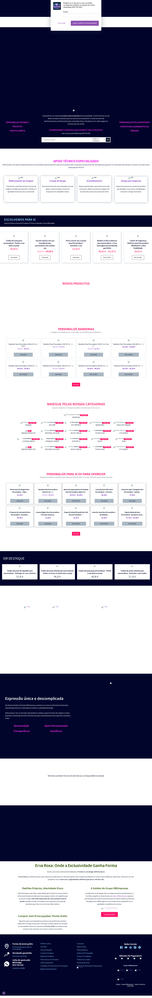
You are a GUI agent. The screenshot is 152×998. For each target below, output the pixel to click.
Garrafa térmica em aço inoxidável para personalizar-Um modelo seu (45, 244)
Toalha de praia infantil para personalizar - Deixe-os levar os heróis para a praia (57, 572)
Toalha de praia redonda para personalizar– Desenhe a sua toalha (132, 572)
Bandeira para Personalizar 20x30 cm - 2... (23, 366)
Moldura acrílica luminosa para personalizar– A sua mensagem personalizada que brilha (107, 244)
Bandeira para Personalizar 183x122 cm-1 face (23, 345)
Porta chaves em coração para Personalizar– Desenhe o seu (76, 243)
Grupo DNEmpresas (119, 896)
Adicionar (14, 257)
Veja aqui (84, 415)
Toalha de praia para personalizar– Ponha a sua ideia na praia (14, 243)
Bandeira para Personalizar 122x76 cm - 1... (58, 344)
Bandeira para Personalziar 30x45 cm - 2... (128, 366)
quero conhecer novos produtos (85, 23)
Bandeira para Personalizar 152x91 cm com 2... (93, 345)
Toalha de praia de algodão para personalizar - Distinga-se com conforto (20, 572)
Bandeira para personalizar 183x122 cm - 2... (58, 366)
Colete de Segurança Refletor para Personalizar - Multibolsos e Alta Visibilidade (138, 244)
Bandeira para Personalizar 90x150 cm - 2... (93, 366)
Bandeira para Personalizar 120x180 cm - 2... (128, 344)
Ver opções (107, 257)
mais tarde (62, 23)
